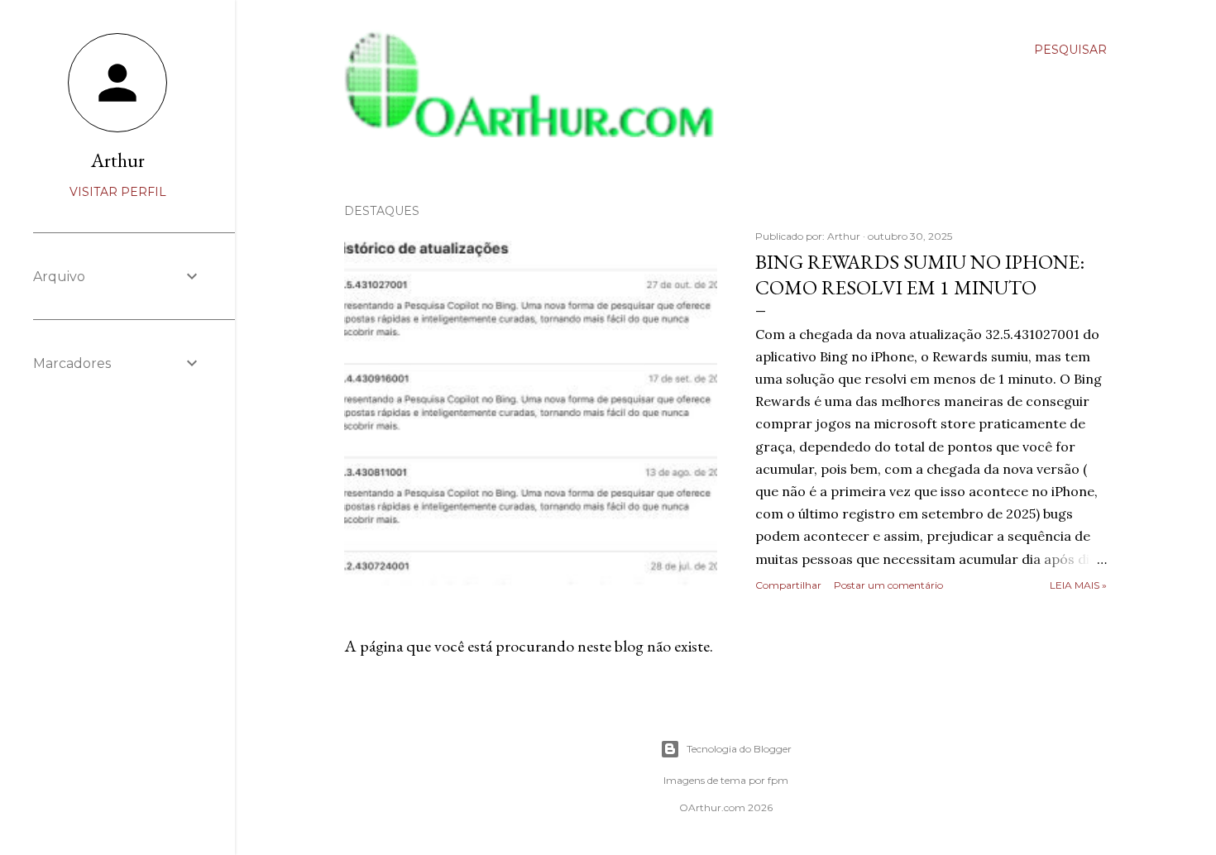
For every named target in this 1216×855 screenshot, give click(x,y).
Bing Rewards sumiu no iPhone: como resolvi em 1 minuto (919, 274)
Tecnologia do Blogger (739, 749)
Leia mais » (1078, 585)
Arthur (118, 160)
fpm (778, 780)
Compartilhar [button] (788, 585)
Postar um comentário (888, 585)
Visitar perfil (117, 191)
